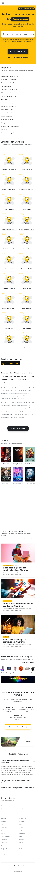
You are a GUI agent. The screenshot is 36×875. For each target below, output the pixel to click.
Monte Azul (4, 842)
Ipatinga (21, 827)
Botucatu (21, 815)
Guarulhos (4, 827)
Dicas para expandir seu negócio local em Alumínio (15, 568)
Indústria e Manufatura (8, 106)
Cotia (2, 824)
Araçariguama (23, 809)
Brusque (3, 818)
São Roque (4, 852)
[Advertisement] (18, 508)
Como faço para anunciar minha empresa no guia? (16, 781)
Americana (22, 806)
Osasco (21, 842)
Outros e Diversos (6, 116)
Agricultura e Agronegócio (9, 76)
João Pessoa (22, 833)
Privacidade (17, 866)
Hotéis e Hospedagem (8, 103)
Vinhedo (21, 855)
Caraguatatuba (23, 818)
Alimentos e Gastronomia (9, 79)
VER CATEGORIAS (19, 51)
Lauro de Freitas (5, 836)
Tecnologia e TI (5, 129)
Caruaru (3, 821)
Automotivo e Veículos (8, 83)
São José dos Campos (7, 849)
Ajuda (10, 866)
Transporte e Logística (8, 133)
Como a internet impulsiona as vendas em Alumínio (18, 604)
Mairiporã (21, 839)
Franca (20, 824)
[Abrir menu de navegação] (3, 3)
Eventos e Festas (6, 99)
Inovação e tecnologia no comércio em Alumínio (15, 640)
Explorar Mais (17, 428)
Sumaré (21, 852)
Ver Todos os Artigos (28, 539)
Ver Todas (31, 148)
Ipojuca (3, 830)
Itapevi (21, 830)
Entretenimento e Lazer (8, 96)
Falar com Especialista (17, 727)
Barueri (3, 815)
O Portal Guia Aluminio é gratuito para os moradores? (15, 761)
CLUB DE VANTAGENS (19, 57)
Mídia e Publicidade (7, 109)
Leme (20, 836)
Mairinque (4, 839)
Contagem (21, 821)
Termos (26, 866)
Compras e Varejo (6, 86)
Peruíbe (3, 846)
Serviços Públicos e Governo (10, 126)
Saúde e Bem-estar (7, 119)
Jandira (3, 833)
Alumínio (3, 806)
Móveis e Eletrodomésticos (9, 113)
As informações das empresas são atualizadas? (16, 788)
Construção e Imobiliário (9, 89)
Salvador (21, 846)
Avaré (2, 812)
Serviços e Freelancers (8, 123)
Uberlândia (4, 855)
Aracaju (3, 809)
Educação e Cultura (7, 93)
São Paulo (21, 849)
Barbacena (22, 812)
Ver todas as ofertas (28, 662)
